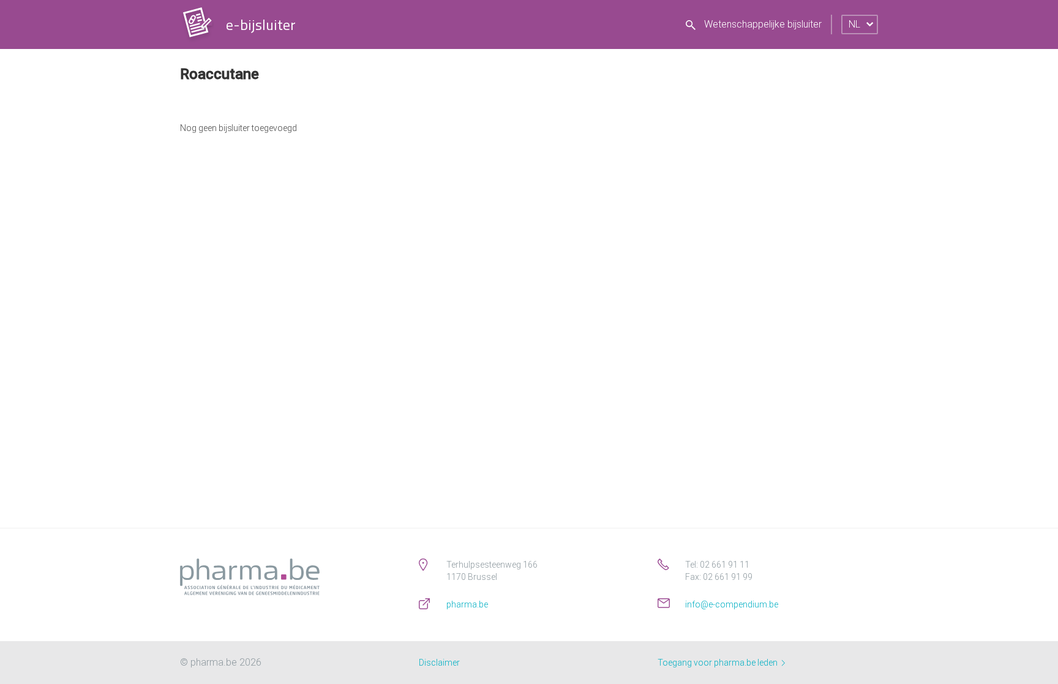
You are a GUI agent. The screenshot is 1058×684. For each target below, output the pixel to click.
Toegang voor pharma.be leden (718, 662)
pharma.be (467, 604)
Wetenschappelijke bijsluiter (762, 24)
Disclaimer (439, 662)
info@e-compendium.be (731, 604)
